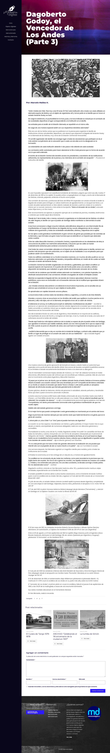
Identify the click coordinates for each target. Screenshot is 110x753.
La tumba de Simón (89, 634)
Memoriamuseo (53, 716)
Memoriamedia (52, 714)
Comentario (30, 660)
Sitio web (82, 679)
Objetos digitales (53, 710)
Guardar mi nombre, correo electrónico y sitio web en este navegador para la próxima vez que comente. (62, 686)
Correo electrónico (59, 679)
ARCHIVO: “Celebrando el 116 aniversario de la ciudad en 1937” (65, 636)
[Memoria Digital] (10, 10)
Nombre (29, 679)
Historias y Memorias (54, 712)
